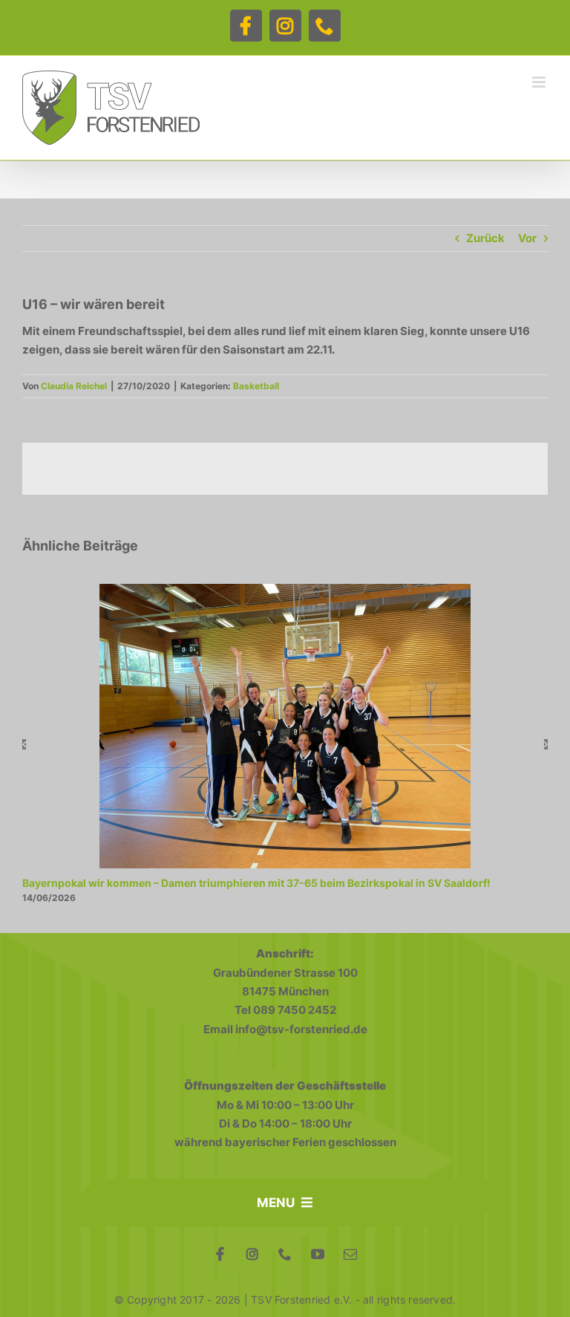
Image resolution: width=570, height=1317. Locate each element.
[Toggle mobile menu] (540, 82)
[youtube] (317, 1253)
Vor (527, 238)
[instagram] (252, 1253)
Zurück (485, 238)
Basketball (256, 385)
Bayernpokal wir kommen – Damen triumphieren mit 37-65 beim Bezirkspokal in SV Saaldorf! (256, 883)
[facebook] (219, 1253)
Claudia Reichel (74, 385)
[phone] (285, 1253)
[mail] (350, 1253)
